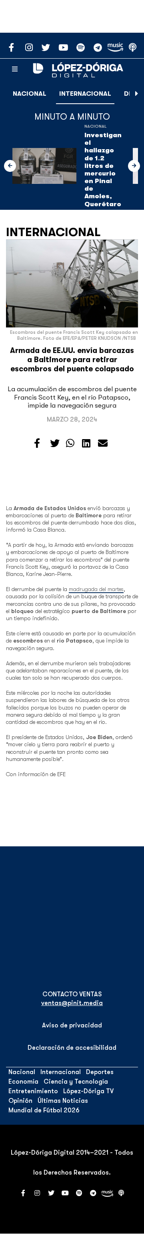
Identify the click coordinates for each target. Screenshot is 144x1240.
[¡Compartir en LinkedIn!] (86, 443)
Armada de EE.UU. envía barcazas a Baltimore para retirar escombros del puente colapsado (72, 359)
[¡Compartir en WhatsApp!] (70, 443)
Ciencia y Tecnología (76, 1081)
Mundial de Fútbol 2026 (44, 1110)
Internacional (85, 93)
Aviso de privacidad (72, 1025)
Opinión (20, 1100)
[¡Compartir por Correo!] (103, 443)
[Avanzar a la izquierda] (10, 166)
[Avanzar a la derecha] (137, 93)
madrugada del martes (96, 589)
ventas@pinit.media (72, 1003)
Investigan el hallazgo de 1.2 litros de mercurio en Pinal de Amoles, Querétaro (103, 170)
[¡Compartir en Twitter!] (55, 443)
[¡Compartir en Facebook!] (37, 443)
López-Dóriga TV (88, 1091)
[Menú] (15, 69)
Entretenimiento (33, 1091)
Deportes (100, 1072)
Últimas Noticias (63, 1100)
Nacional (29, 93)
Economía (23, 1081)
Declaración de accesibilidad (72, 1047)
